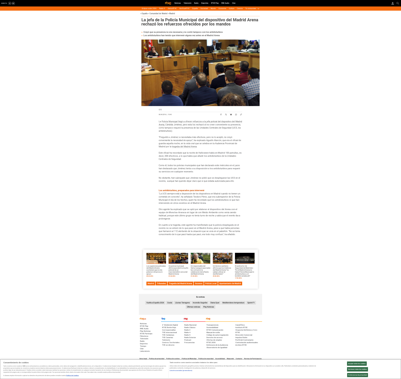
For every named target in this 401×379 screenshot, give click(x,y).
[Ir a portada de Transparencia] (233, 319)
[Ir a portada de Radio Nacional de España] (194, 319)
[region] (200, 369)
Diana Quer (215, 303)
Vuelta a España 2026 (155, 303)
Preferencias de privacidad (357, 375)
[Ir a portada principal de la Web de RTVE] (150, 318)
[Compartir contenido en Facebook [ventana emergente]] (220, 114)
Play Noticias (208, 307)
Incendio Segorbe (200, 303)
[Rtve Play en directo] (9, 3)
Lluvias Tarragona (182, 303)
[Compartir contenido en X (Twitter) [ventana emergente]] (225, 114)
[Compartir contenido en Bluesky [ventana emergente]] (230, 114)
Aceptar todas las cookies (357, 363)
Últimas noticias (193, 307)
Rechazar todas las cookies (357, 369)
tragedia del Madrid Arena (184, 146)
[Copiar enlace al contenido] (241, 114)
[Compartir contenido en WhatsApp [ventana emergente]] (236, 114)
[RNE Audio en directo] (13, 3)
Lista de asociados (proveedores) (181, 370)
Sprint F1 (251, 303)
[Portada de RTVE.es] (168, 3)
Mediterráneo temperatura (233, 303)
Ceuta (169, 303)
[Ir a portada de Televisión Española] (172, 319)
